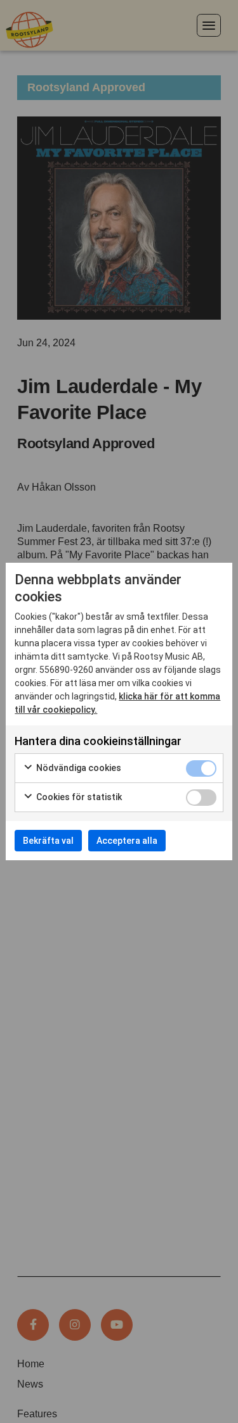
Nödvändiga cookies (77, 768)
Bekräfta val (48, 841)
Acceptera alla (126, 841)
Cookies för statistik (78, 797)
